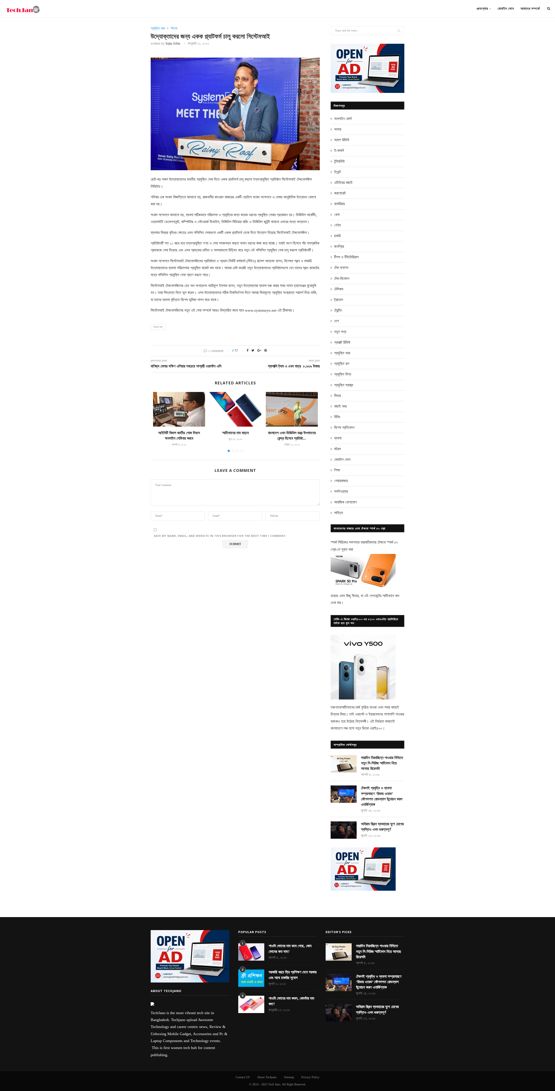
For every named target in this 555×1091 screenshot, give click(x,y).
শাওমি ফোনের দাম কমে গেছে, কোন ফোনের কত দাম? (290, 948)
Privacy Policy (310, 1077)
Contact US (243, 1077)
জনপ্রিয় (339, 246)
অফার (337, 129)
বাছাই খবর (340, 406)
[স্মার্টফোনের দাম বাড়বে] (235, 409)
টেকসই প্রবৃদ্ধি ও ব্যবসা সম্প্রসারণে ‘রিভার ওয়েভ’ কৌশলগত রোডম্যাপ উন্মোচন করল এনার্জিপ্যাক (381, 796)
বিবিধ (337, 417)
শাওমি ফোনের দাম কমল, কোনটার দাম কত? (291, 1001)
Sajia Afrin (172, 43)
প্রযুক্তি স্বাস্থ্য (343, 385)
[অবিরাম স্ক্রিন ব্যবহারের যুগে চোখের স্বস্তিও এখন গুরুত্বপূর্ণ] (344, 830)
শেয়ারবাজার (341, 481)
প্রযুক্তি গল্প (341, 363)
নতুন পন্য (340, 332)
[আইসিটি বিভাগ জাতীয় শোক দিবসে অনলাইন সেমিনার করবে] (179, 409)
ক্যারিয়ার (339, 204)
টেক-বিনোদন (341, 278)
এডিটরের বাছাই (343, 182)
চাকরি (337, 236)
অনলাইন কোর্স (343, 119)
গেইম (337, 225)
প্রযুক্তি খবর (158, 28)
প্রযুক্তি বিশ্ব (342, 374)
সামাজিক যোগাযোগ (345, 502)
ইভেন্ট (337, 172)
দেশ (336, 321)
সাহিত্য (338, 513)
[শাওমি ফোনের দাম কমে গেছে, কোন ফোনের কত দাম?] (251, 952)
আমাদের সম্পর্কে (530, 8)
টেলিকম (338, 289)
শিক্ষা (337, 470)
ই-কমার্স (339, 150)
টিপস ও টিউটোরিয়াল (346, 257)
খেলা (337, 214)
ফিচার (174, 28)
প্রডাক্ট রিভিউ (342, 342)
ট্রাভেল (338, 300)
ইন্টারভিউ (339, 161)
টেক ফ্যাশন (341, 267)
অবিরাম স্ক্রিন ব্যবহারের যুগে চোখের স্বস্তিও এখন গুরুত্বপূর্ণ (382, 827)
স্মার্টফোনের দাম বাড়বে (235, 433)
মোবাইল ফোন (506, 8)
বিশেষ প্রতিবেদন (344, 427)
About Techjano (267, 1077)
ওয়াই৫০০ (376, 728)
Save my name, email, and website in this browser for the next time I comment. (220, 536)
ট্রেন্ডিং (338, 310)
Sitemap (289, 1077)
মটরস (337, 449)
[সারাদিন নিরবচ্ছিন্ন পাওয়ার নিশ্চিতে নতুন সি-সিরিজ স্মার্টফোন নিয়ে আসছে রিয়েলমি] (344, 763)
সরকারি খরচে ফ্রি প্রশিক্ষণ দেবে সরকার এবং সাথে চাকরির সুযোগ (293, 975)
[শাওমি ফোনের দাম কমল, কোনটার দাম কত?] (251, 1004)
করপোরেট (340, 193)
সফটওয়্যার (341, 491)
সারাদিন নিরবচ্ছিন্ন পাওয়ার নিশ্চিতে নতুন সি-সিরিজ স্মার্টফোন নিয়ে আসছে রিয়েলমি (382, 763)
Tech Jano (274, 1084)
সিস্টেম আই (158, 327)
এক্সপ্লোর (482, 8)
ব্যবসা (337, 438)
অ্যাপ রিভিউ (341, 140)
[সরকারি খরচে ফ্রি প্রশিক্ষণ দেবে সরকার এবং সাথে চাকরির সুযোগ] (251, 978)
